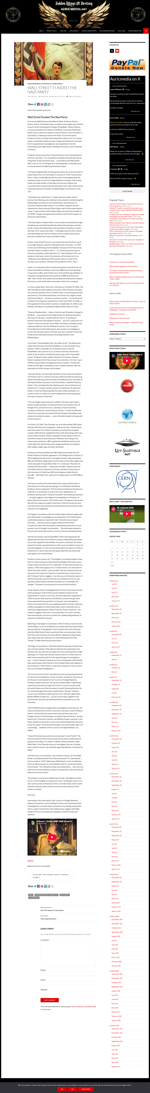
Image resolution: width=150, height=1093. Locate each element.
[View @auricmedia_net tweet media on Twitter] (142, 153)
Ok (62, 1089)
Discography (74, 31)
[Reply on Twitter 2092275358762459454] (111, 111)
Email (43, 980)
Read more (86, 1089)
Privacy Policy (52, 31)
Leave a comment (74, 96)
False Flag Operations (48, 917)
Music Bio (63, 31)
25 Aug (127, 89)
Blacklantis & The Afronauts (119, 318)
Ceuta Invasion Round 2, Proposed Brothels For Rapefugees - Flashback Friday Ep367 (126, 309)
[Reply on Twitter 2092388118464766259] (111, 159)
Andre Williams (116, 89)
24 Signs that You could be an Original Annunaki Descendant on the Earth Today (126, 215)
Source (30, 860)
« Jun (112, 565)
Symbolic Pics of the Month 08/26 (121, 262)
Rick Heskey (65, 895)
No (72, 1089)
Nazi (31, 895)
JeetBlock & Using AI (116, 314)
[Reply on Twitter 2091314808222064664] (111, 184)
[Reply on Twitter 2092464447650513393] (111, 137)
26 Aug (122, 118)
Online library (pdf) (135, 31)
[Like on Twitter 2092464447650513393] (123, 137)
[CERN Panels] (127, 481)
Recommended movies (107, 31)
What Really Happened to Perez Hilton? (123, 266)
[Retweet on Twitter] (111, 86)
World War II (57, 84)
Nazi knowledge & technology (40, 84)
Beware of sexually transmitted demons (123, 235)
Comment (45, 940)
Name (43, 970)
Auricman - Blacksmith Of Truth (52, 96)
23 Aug (126, 169)
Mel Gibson (114, 147)
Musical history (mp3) (89, 31)
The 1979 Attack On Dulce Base (52, 909)
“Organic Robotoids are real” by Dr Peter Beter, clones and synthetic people (126, 228)
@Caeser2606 (117, 122)
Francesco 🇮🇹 (115, 169)
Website (44, 989)
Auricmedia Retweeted (119, 86)
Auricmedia (114, 118)
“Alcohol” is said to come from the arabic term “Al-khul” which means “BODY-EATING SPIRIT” (126, 209)
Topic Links (121, 31)
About (41, 31)
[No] (147, 1087)
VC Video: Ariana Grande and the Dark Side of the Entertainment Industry (126, 272)
